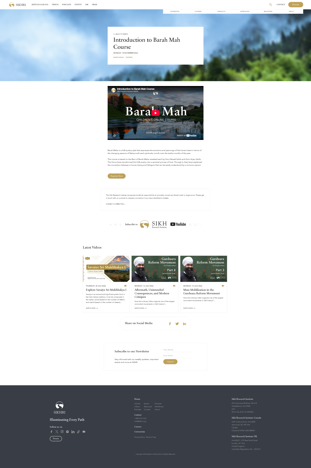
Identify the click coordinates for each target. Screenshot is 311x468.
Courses (198, 11)
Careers (137, 427)
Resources (268, 11)
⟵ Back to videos (120, 34)
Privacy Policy (139, 437)
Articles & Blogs (39, 4)
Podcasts (66, 4)
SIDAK (94, 4)
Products (221, 11)
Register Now (117, 176)
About (291, 11)
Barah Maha (118, 57)
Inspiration (174, 11)
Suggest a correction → (116, 204)
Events (78, 4)
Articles (137, 404)
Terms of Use (151, 437)
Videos (55, 4)
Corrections (139, 432)
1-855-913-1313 (140, 418)
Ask (86, 4)
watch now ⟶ (92, 308)
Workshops (245, 11)
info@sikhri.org (140, 421)
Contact (281, 4)
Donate (295, 5)
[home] (17, 5)
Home (137, 399)
